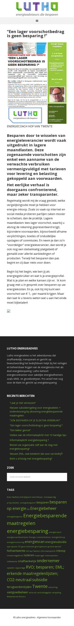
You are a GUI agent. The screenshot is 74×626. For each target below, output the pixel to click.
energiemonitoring (15, 542)
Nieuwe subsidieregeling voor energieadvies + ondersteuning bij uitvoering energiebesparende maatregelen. (36, 411)
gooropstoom (41, 546)
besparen (42, 502)
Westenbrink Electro (16, 596)
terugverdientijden (19, 587)
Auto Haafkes (13, 497)
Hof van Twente (33, 551)
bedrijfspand (25, 497)
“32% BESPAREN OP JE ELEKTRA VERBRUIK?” (35, 420)
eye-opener (12, 546)
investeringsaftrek (15, 555)
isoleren (29, 555)
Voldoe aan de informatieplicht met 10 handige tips (38, 435)
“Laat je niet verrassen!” (23, 402)
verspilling (56, 592)
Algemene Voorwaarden (49, 617)
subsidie (39, 579)
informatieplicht (47, 551)
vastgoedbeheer (17, 592)
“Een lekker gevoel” (20, 430)
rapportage (20, 568)
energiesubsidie (55, 542)
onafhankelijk (27, 561)
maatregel (39, 555)
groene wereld (54, 546)
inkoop (60, 551)
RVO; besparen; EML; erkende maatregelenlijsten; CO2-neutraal (35, 573)
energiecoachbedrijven (17, 537)
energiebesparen (15, 516)
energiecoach (55, 532)
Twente (39, 586)
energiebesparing (27, 531)
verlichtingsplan (44, 592)
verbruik (32, 592)
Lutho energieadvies (37, 8)
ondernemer (48, 560)
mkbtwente (12, 561)
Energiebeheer (43, 508)
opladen (10, 568)
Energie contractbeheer (40, 537)
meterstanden (51, 555)
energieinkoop (58, 537)
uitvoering (52, 587)
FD (19, 546)
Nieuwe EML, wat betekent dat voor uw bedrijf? (36, 453)
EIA (28, 509)
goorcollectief (27, 546)
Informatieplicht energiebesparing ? (29, 440)
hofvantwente (16, 551)
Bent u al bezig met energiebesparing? (31, 458)
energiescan (35, 541)
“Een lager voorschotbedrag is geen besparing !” (35, 33)
